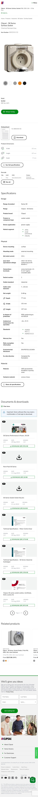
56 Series (20, 18)
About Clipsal (8, 745)
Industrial (14, 18)
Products (7, 18)
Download (19, 138)
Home (2, 18)
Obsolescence (14, 769)
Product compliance (5, 767)
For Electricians (9, 753)
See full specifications (13, 165)
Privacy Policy (10, 691)
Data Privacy (24, 767)
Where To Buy (10, 112)
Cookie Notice (16, 767)
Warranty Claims (5, 769)
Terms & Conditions (24, 769)
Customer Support (10, 758)
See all (8, 182)
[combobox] (28, 702)
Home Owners (9, 749)
